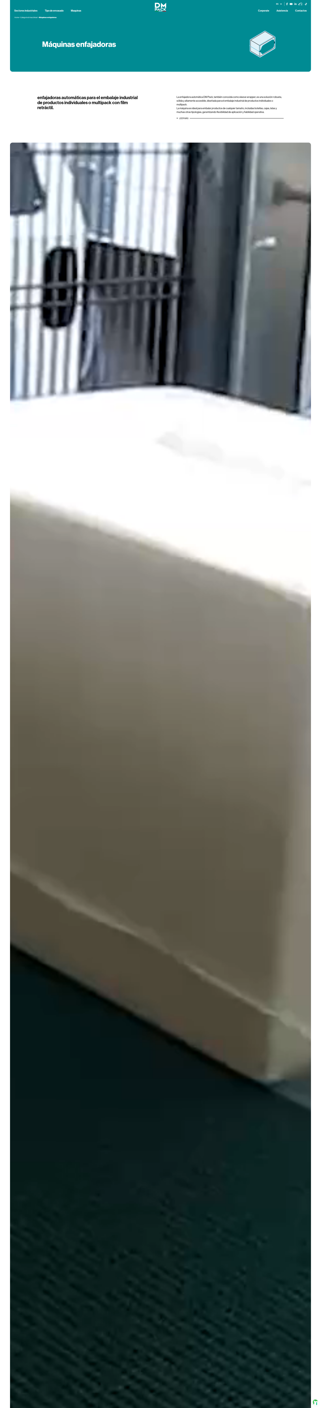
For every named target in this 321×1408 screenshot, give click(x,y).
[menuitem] (279, 4)
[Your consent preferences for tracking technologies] (316, 1403)
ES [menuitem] (277, 4)
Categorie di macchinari (29, 17)
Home (16, 17)
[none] (279, 4)
